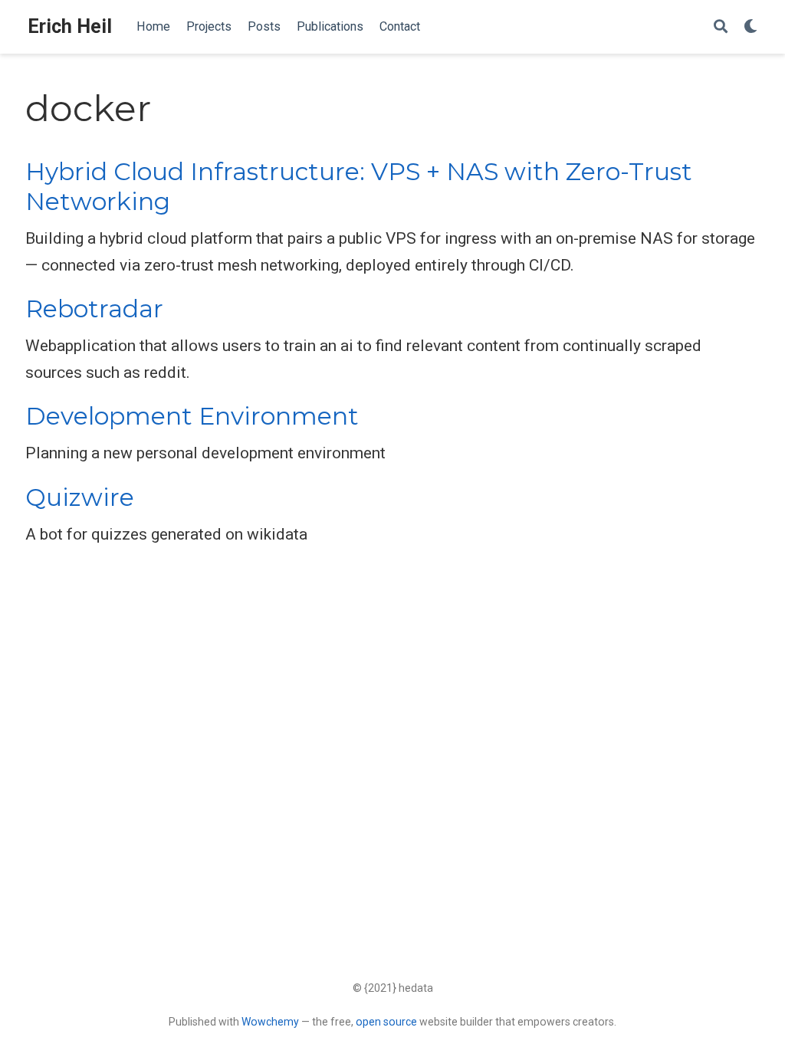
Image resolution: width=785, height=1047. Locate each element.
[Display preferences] (750, 27)
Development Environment (192, 416)
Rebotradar (94, 308)
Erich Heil (70, 26)
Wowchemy (270, 1022)
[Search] (721, 27)
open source (386, 1022)
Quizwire (79, 497)
